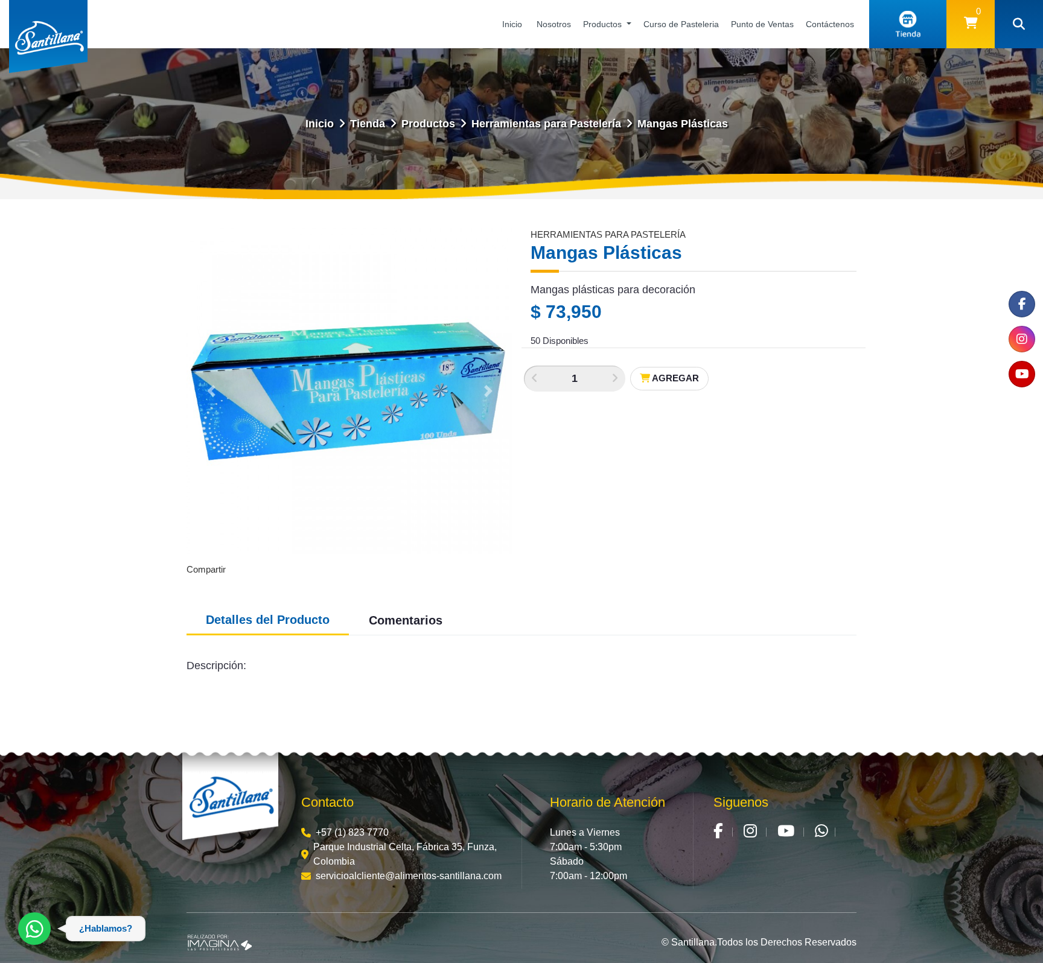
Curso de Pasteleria (681, 24)
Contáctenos (830, 24)
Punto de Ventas (762, 24)
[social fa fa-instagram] (1022, 339)
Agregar (674, 378)
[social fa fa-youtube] (1022, 374)
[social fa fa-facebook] (1022, 304)
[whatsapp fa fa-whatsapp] (821, 832)
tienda (367, 124)
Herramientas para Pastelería (546, 124)
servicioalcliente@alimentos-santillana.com (409, 876)
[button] (970, 24)
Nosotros (554, 24)
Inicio (512, 24)
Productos (603, 24)
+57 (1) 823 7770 (352, 832)
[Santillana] (230, 798)
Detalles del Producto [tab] (268, 619)
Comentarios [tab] (405, 620)
